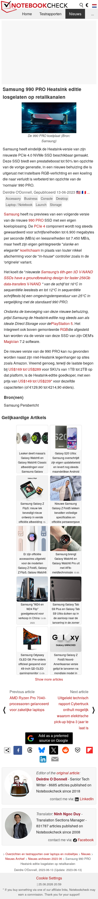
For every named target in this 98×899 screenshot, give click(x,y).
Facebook (85, 839)
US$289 (34, 369)
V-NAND (33, 283)
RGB (64, 329)
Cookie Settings (49, 878)
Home (27, 13)
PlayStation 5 (62, 323)
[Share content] (7, 750)
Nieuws (75, 13)
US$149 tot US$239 (34, 381)
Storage (56, 204)
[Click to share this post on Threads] (29, 750)
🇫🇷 (84, 192)
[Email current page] (55, 759)
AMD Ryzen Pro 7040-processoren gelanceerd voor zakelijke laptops (29, 703)
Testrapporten (50, 13)
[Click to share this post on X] (53, 750)
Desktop (62, 198)
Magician (11, 341)
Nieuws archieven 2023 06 (45, 858)
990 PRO (36, 220)
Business (30, 198)
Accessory (13, 198)
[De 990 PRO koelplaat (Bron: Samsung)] (49, 117)
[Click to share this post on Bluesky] (41, 750)
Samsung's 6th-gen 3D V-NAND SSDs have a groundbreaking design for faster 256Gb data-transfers (48, 277)
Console (47, 198)
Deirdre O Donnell (51, 779)
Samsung (11, 214)
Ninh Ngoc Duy (67, 813)
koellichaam (30, 250)
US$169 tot (18, 369)
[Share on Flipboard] (89, 750)
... (92, 13)
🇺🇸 (78, 192)
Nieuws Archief (15, 858)
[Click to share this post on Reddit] (65, 750)
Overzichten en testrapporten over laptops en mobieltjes (41, 854)
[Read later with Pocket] (77, 750)
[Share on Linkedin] (43, 759)
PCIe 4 (39, 226)
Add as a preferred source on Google (53, 738)
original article (68, 772)
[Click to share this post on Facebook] (17, 750)
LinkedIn (86, 798)
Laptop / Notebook (19, 204)
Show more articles (49, 679)
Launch (41, 204)
